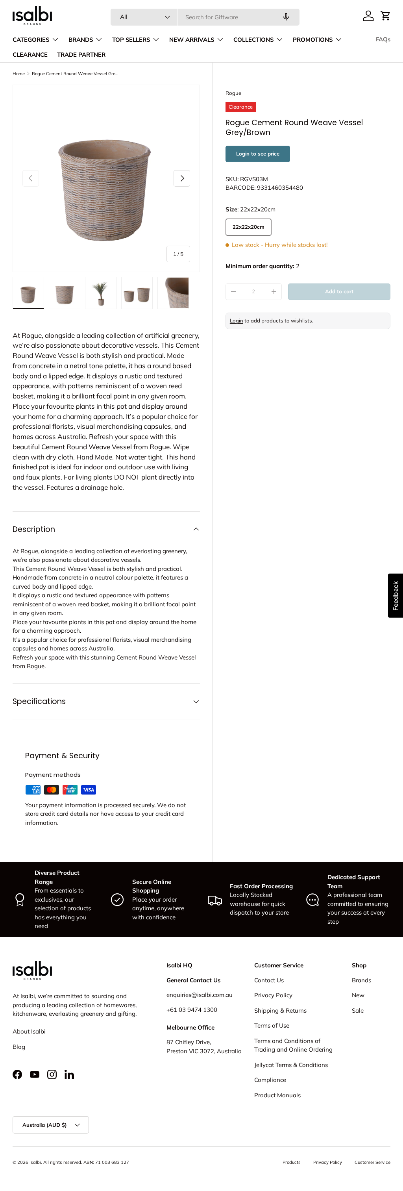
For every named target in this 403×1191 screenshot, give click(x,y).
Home (19, 73)
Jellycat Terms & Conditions (291, 1065)
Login (236, 320)
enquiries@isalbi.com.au (199, 994)
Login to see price (257, 153)
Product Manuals (277, 1095)
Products (292, 1162)
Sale (358, 1010)
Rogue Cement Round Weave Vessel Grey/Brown (76, 73)
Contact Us (269, 980)
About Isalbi (29, 1031)
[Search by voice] (286, 17)
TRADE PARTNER (81, 55)
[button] (385, 15)
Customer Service (372, 1162)
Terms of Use (271, 1025)
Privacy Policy (273, 995)
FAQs (383, 39)
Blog (19, 1046)
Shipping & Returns (280, 1010)
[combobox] (205, 17)
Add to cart (339, 291)
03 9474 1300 (198, 1009)
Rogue (233, 93)
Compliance (270, 1080)
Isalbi (35, 1162)
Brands (361, 980)
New (358, 995)
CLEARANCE (30, 55)
